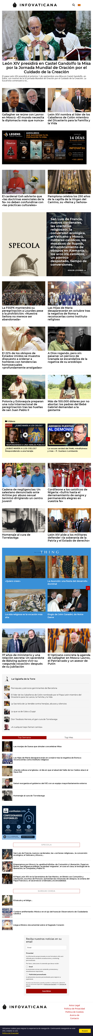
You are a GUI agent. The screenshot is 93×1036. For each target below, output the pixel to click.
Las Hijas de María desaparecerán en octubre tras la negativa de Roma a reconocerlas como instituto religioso (69, 313)
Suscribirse (46, 991)
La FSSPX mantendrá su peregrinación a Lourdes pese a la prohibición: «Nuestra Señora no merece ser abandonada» (22, 313)
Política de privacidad (50, 984)
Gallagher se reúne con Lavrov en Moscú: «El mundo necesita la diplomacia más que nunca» (23, 117)
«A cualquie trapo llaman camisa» (27, 727)
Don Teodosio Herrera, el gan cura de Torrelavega (34, 719)
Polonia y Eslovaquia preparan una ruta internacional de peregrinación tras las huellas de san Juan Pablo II (23, 406)
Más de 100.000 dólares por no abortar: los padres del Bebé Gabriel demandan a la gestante (68, 406)
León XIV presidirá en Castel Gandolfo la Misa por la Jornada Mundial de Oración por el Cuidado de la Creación (46, 67)
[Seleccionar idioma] (79, 5)
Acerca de (74, 1015)
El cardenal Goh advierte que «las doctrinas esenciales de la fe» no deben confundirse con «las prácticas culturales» (23, 201)
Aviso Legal (74, 1005)
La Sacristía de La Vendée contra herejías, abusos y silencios (39, 704)
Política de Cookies (74, 1012)
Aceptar (85, 1031)
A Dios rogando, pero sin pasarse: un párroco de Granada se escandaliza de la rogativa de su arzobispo (67, 357)
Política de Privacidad (74, 1009)
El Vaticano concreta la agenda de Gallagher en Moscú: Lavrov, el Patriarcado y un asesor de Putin (69, 659)
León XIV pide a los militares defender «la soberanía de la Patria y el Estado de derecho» (69, 537)
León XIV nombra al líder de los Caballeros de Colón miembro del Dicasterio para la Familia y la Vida (69, 119)
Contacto (74, 1018)
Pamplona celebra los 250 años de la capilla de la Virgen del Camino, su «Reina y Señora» (69, 199)
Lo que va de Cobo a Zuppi (23, 711)
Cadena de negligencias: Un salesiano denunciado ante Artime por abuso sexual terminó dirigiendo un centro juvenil (22, 495)
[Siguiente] (88, 439)
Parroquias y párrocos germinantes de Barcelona (34, 688)
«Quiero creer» (13, 581)
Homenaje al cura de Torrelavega (16, 536)
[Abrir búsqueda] (74, 5)
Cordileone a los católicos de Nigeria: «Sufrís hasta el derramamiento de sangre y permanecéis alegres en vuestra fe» (67, 495)
